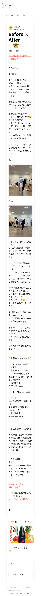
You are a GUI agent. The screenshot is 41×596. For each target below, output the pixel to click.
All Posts (9, 15)
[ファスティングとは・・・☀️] (21, 534)
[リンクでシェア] (10, 510)
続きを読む (21, 15)
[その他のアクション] (31, 28)
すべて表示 (29, 522)
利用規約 (28, 587)
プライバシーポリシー (13, 587)
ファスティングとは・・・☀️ (21, 549)
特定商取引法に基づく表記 (14, 590)
